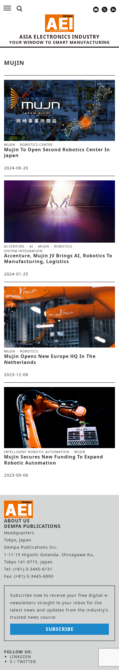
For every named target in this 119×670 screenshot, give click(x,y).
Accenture (14, 246)
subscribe (60, 629)
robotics (63, 246)
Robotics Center (36, 144)
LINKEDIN (20, 656)
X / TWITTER (23, 661)
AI (31, 246)
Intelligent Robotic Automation (36, 452)
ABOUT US (17, 521)
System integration (23, 251)
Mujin (9, 145)
